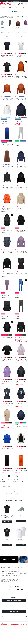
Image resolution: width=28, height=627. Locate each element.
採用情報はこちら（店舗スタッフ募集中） (14, 600)
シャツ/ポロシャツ (15, 481)
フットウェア (18, 493)
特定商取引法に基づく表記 (6, 581)
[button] (7, 36)
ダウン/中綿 (16, 479)
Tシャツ (1, 484)
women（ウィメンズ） (16, 567)
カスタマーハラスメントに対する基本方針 (9, 580)
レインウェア (12, 484)
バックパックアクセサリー (9, 493)
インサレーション (3, 479)
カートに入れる (7, 521)
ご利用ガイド (3, 579)
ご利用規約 (9, 579)
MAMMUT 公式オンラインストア (6, 567)
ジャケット (10, 479)
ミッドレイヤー (9, 486)
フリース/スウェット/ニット (5, 481)
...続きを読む (11, 17)
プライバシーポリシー (15, 579)
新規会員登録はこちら (14, 611)
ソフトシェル (18, 484)
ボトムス (6, 484)
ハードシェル (2, 486)
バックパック (18, 32)
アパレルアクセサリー (10, 32)
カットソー (22, 481)
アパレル (2, 32)
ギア (22, 493)
